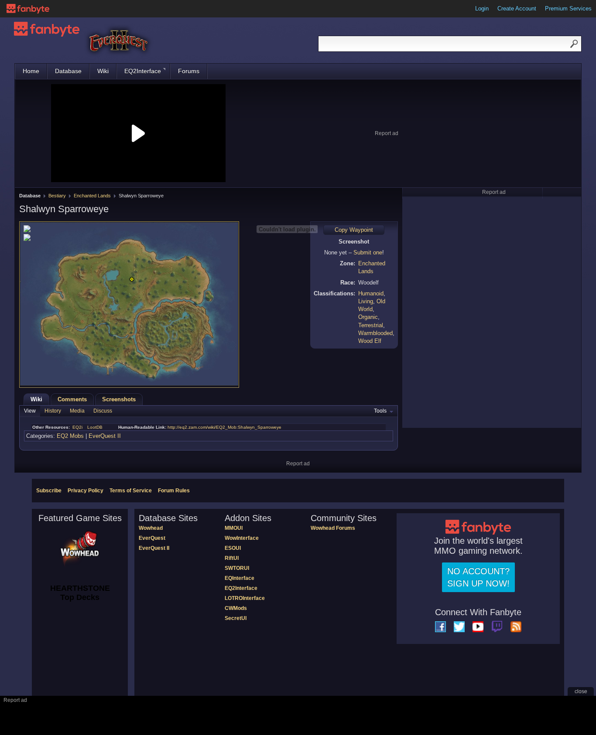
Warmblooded (375, 333)
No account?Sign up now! (478, 577)
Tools (380, 411)
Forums (188, 71)
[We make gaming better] (28, 8)
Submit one (367, 252)
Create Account (516, 8)
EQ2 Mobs (70, 436)
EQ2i (77, 427)
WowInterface (242, 538)
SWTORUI (237, 568)
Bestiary (57, 195)
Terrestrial (370, 325)
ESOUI (233, 548)
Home (31, 71)
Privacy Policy (85, 491)
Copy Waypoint (354, 230)
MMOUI (234, 528)
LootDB (95, 427)
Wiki (103, 71)
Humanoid (371, 293)
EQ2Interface (142, 71)
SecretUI (236, 618)
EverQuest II (105, 436)
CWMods (236, 608)
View (30, 411)
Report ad (386, 133)
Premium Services (568, 8)
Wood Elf (369, 341)
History (53, 411)
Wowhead (151, 528)
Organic (368, 317)
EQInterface (239, 578)
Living (365, 301)
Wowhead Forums (333, 528)
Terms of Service (131, 491)
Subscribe (49, 491)
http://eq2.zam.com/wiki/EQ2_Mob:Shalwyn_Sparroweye (224, 427)
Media (77, 411)
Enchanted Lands (92, 195)
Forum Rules (174, 491)
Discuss (102, 411)
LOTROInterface (245, 598)
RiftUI (232, 558)
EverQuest (152, 538)
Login (482, 8)
